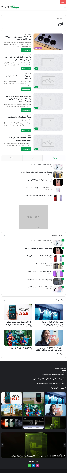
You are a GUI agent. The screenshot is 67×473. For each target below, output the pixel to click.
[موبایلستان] (14, 7)
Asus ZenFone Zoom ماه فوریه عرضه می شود (19, 118)
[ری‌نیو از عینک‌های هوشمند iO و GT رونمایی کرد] (33, 423)
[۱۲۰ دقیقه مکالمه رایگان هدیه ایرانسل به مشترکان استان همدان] (11, 410)
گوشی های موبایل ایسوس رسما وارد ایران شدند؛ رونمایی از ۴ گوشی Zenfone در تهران (18, 99)
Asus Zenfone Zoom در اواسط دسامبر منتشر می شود (20, 139)
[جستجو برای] (2, 7)
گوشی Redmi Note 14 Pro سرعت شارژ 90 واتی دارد (39, 195)
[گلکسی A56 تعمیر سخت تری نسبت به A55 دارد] (58, 289)
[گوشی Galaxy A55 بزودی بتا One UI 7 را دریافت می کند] (58, 274)
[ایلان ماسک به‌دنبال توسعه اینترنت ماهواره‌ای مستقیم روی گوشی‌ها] (33, 398)
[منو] (65, 7)
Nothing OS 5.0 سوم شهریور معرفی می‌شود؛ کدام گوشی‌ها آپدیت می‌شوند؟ (18, 323)
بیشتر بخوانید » (26, 50)
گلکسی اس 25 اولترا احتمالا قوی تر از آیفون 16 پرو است (38, 180)
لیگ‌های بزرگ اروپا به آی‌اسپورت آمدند (18, 347)
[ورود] (8, 7)
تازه (33, 158)
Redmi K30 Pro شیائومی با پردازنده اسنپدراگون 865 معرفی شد (18, 58)
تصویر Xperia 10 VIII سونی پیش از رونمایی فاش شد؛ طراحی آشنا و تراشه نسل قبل (49, 350)
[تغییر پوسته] (5, 7)
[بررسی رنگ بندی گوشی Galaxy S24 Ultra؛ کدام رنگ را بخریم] (58, 174)
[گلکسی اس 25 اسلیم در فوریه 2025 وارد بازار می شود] (58, 281)
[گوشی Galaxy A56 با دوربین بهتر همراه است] (58, 167)
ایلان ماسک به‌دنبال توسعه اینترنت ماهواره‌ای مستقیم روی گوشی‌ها (44, 456)
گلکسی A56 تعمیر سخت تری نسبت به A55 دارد (40, 287)
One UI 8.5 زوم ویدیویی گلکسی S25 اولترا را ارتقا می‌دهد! (18, 38)
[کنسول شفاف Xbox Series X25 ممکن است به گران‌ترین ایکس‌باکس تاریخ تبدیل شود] (55, 423)
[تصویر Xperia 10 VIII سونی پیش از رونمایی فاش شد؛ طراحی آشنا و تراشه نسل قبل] (49, 338)
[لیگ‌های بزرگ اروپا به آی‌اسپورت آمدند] (18, 338)
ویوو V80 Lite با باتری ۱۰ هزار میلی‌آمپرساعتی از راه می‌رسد (52, 323)
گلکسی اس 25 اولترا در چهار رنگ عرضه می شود (40, 264)
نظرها (11, 158)
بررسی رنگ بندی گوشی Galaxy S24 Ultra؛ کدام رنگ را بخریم (36, 172)
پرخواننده (54, 158)
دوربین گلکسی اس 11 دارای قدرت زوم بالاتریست (18, 77)
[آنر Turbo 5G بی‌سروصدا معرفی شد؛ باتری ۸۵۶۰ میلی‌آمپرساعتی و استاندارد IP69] (11, 423)
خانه (61, 18)
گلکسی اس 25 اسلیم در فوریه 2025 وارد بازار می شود (39, 279)
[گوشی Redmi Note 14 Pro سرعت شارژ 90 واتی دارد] (58, 197)
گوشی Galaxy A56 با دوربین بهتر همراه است (41, 164)
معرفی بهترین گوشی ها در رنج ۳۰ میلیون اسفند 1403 (39, 188)
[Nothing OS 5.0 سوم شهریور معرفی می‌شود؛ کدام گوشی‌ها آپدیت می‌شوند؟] (18, 312)
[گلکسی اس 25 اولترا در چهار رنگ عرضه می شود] (58, 266)
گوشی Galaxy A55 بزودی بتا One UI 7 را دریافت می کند (38, 271)
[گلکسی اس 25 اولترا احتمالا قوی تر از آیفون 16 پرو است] (58, 182)
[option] (33, 445)
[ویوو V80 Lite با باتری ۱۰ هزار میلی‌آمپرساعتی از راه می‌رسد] (49, 312)
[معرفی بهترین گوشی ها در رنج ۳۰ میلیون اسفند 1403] (58, 190)
